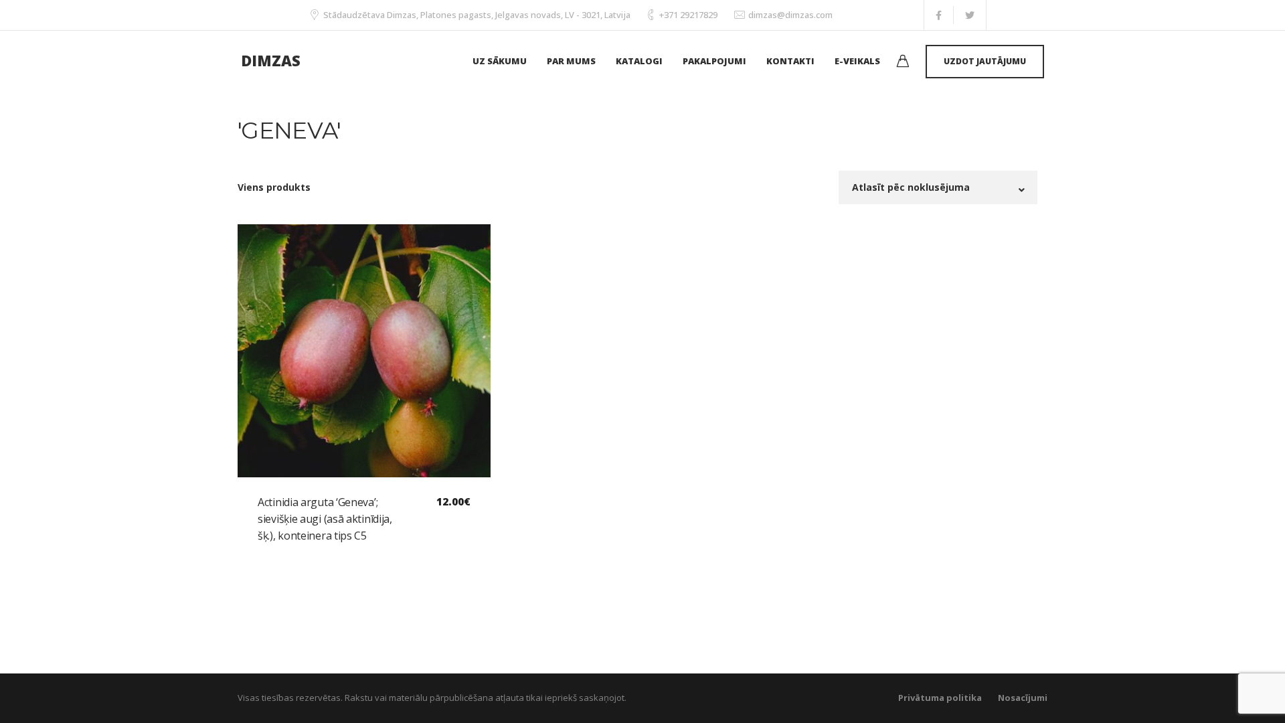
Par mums (571, 61)
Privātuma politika (940, 698)
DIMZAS (271, 60)
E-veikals (857, 61)
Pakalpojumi (714, 61)
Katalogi (639, 61)
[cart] (903, 62)
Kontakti (790, 61)
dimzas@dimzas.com (790, 15)
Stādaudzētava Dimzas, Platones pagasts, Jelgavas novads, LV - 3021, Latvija (476, 15)
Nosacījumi (1022, 698)
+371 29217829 (688, 15)
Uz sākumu (500, 61)
